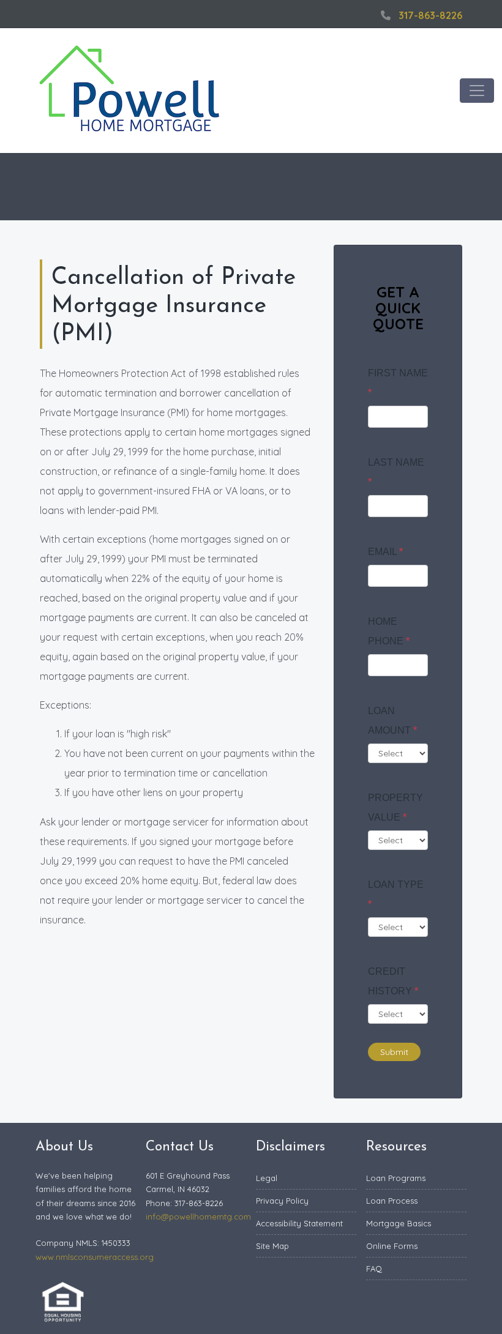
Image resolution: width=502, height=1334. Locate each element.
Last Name (396, 472)
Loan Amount (392, 721)
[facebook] (361, 15)
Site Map (272, 1246)
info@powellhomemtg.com (198, 1216)
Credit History (393, 981)
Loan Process (392, 1200)
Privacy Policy (282, 1200)
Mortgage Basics (398, 1223)
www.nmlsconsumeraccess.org (95, 1257)
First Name (398, 383)
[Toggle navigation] (477, 90)
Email (385, 551)
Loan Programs (395, 1178)
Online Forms (392, 1246)
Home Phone (389, 631)
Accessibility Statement (299, 1223)
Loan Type (396, 894)
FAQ (374, 1268)
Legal (266, 1178)
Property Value (395, 807)
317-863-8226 (430, 15)
